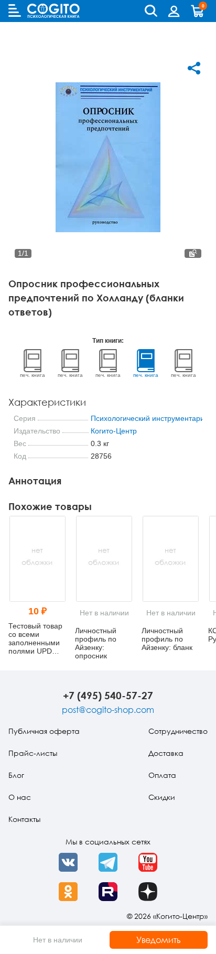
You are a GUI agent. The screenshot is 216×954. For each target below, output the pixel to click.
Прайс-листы (32, 753)
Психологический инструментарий (150, 418)
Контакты (24, 819)
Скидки (161, 797)
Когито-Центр (114, 431)
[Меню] (14, 10)
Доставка (165, 753)
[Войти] (174, 11)
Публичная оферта (44, 731)
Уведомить (158, 940)
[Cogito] (53, 11)
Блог (16, 775)
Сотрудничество (178, 731)
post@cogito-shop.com (108, 709)
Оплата (162, 775)
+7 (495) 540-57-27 (108, 695)
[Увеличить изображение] (193, 253)
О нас (19, 797)
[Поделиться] (193, 68)
